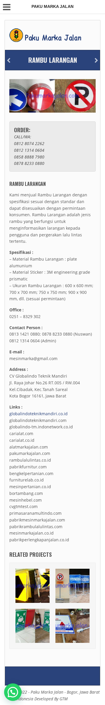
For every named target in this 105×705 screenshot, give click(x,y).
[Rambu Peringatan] (8, 60)
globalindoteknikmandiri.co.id (38, 413)
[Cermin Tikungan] (96, 60)
